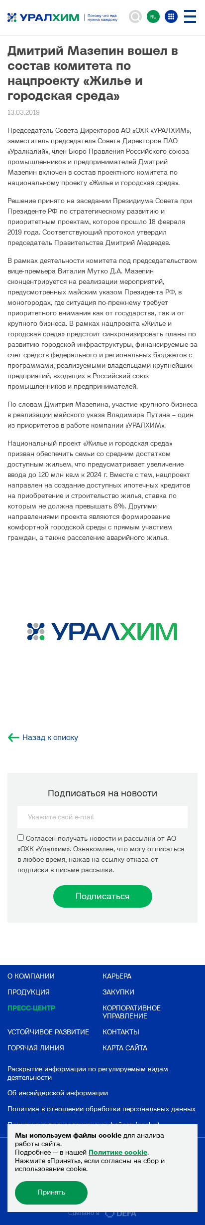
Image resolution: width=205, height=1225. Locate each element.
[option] (102, 634)
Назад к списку (50, 737)
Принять (51, 1192)
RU (153, 16)
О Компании (31, 976)
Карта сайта (124, 1048)
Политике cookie (118, 1152)
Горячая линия (35, 1048)
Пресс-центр (31, 1008)
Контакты (120, 1032)
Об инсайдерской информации (57, 1093)
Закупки (118, 992)
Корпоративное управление (131, 1012)
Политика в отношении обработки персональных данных (101, 1109)
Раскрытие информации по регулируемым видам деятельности (87, 1073)
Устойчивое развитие (48, 1032)
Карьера (116, 976)
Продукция (28, 992)
